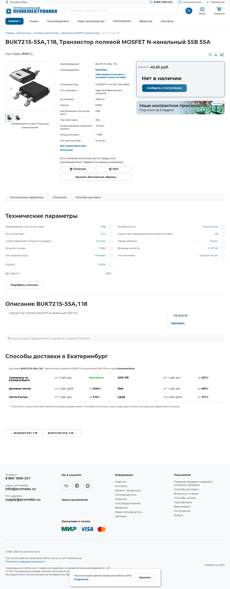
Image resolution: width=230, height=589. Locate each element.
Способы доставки (88, 197)
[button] (11, 89)
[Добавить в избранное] (210, 54)
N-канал (100, 255)
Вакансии (121, 508)
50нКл (214, 241)
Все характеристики (73, 146)
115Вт (102, 248)
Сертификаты (183, 502)
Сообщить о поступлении (164, 88)
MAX (115, 169)
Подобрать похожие (24, 285)
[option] (30, 86)
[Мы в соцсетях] (66, 485)
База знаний (182, 507)
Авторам (120, 516)
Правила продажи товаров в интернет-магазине (193, 483)
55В (103, 227)
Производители (126, 495)
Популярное (182, 511)
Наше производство (128, 512)
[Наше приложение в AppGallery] (87, 510)
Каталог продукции (128, 490)
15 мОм (101, 241)
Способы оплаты (185, 498)
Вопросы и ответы (186, 494)
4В (216, 234)
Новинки (121, 499)
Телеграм (79, 169)
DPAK (102, 264)
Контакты (121, 486)
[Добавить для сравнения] (215, 54)
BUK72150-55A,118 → (62, 433)
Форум (178, 515)
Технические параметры (27, 197)
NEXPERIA (101, 70)
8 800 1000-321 (17, 478)
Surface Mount (208, 255)
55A (103, 234)
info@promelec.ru (20, 489)
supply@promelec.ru (22, 499)
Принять (145, 577)
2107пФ (213, 248)
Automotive (210, 227)
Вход (202, 13)
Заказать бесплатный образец (95, 177)
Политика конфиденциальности (25, 561)
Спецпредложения (127, 503)
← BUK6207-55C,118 (24, 433)
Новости (120, 482)
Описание (66, 150)
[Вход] (202, 9)
